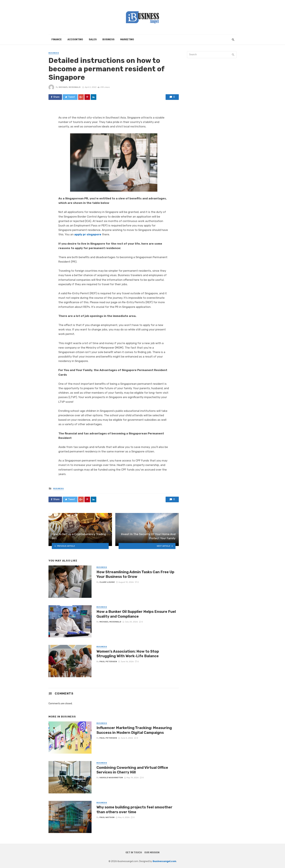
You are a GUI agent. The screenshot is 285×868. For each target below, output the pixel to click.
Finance (56, 39)
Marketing (127, 39)
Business (108, 39)
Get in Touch (134, 852)
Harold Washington (111, 777)
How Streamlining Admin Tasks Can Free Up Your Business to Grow (135, 574)
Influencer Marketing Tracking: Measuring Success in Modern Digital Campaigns (134, 730)
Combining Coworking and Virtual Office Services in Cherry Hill (132, 770)
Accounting (75, 39)
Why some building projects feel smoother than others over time (134, 809)
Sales (93, 39)
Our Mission (151, 852)
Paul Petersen (108, 661)
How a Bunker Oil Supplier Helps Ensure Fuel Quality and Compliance (136, 614)
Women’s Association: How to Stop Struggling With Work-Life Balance (127, 653)
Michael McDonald (69, 87)
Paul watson (106, 817)
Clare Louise (107, 582)
